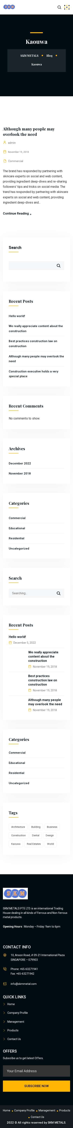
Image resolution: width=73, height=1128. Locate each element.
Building (35, 826)
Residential (16, 538)
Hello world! (17, 316)
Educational (17, 528)
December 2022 (20, 463)
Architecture (18, 826)
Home (11, 1004)
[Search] (61, 592)
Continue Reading (16, 213)
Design (50, 835)
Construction (18, 835)
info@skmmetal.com (24, 983)
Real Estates (34, 843)
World (50, 843)
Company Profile (17, 1012)
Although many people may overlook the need (29, 131)
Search (15, 247)
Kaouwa (15, 843)
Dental (35, 835)
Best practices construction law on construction (42, 680)
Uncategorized (19, 548)
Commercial (15, 161)
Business (52, 826)
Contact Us (14, 1039)
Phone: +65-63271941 (24, 969)
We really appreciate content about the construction (43, 656)
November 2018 (20, 473)
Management (15, 1021)
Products (12, 1030)
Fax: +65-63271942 (22, 973)
